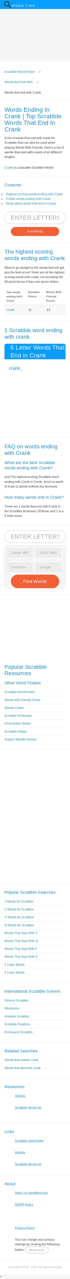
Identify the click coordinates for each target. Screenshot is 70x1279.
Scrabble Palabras (17, 1024)
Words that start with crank (22, 1068)
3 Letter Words (14, 972)
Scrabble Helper (15, 731)
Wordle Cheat (14, 707)
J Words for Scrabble (18, 901)
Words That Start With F (20, 948)
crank (10, 309)
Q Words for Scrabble (19, 925)
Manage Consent (37, 1250)
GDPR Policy (24, 1204)
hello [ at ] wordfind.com (31, 1192)
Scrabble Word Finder (19, 692)
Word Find (23, 5)
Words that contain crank (21, 1060)
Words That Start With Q (21, 941)
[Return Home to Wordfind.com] (7, 7)
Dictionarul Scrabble (18, 1032)
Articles (20, 1095)
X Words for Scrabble (19, 917)
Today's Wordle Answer (20, 739)
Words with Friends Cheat (22, 700)
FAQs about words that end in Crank (31, 203)
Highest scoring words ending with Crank (34, 194)
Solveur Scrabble (16, 1000)
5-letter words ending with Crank (28, 198)
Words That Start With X (21, 956)
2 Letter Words (14, 964)
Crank (8, 167)
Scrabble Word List (28, 1107)
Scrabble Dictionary (18, 715)
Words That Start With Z (20, 933)
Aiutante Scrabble (16, 1016)
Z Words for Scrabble (19, 909)
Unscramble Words (17, 723)
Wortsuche (11, 1008)
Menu (65, 4)
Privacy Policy (25, 1228)
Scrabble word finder (29, 1140)
